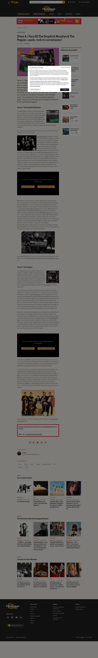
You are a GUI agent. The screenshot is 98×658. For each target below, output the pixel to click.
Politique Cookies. (64, 79)
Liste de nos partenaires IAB (35, 86)
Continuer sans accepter (65, 67)
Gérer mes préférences (35, 89)
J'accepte (65, 89)
